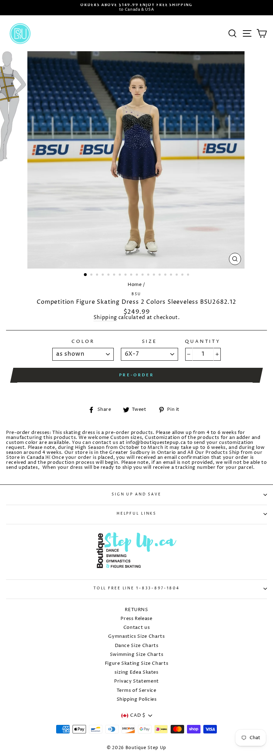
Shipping (105, 318)
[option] (136, 8)
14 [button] (160, 275)
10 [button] (137, 275)
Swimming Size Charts (137, 655)
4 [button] (103, 275)
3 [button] (98, 275)
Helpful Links (136, 513)
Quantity (203, 341)
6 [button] (115, 275)
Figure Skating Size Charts (136, 664)
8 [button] (126, 275)
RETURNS (136, 610)
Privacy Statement (136, 681)
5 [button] (109, 275)
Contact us (136, 628)
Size (149, 341)
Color (83, 341)
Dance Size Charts (137, 646)
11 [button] (143, 275)
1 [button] (85, 275)
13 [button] (154, 275)
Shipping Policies (137, 699)
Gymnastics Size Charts (136, 636)
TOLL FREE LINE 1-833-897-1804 (136, 588)
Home (135, 285)
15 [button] (166, 275)
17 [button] (177, 275)
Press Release (136, 619)
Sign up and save (136, 494)
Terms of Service (136, 691)
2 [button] (92, 275)
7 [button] (120, 275)
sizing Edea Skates (136, 672)
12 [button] (149, 275)
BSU (137, 294)
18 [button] (183, 275)
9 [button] (132, 275)
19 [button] (189, 275)
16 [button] (171, 275)
